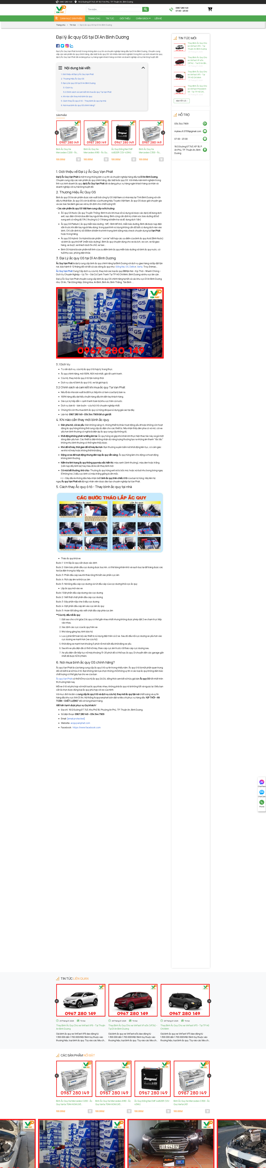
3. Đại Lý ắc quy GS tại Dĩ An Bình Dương (78, 83)
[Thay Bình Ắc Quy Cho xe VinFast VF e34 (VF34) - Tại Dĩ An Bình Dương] (133, 1000)
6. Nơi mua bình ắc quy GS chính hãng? (78, 105)
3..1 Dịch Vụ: (68, 87)
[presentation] (57, 133)
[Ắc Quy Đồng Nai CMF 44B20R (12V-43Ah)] (123, 132)
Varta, (140, 266)
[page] (58, 45)
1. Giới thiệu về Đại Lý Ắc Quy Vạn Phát (77, 74)
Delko (132, 266)
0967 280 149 (66, 1)
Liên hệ (158, 18)
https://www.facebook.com (87, 727)
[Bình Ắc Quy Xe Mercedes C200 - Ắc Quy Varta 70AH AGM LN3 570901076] (68, 132)
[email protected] (76, 718)
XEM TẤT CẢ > (181, 101)
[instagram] (67, 45)
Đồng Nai (120, 266)
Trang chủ (94, 18)
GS (127, 266)
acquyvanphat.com (80, 723)
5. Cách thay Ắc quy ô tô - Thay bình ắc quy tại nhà (83, 101)
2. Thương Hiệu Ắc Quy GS (73, 78)
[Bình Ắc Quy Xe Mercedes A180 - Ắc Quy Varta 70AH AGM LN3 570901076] (96, 132)
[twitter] (62, 45)
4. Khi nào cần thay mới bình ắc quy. (76, 96)
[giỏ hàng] (210, 9)
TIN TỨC (110, 18)
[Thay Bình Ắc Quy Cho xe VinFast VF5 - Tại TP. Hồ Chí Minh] (185, 1000)
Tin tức (73, 25)
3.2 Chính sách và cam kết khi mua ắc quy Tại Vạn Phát (87, 92)
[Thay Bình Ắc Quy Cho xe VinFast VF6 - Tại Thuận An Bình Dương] (81, 1000)
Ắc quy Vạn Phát (64, 678)
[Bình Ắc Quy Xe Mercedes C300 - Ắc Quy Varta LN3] (151, 132)
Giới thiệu (125, 18)
